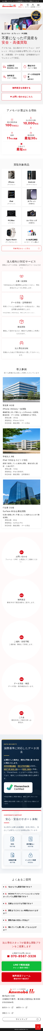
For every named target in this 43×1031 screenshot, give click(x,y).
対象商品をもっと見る (21, 248)
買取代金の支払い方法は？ (17, 920)
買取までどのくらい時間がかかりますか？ (21, 911)
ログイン (27, 7)
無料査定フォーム (21, 977)
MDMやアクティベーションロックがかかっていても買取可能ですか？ (21, 895)
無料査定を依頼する (21, 88)
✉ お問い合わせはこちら (21, 96)
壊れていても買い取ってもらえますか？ (20, 928)
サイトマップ (21, 1019)
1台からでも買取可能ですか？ (18, 887)
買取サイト (6, 1013)
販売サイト (6, 1007)
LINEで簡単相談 (21, 966)
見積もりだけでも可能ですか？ (19, 903)
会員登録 (33, 7)
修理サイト (20, 1007)
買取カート (21, 7)
